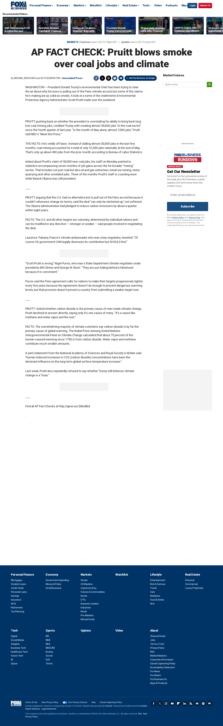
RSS (190, 703)
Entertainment (157, 580)
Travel (153, 588)
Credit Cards (17, 588)
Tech (146, 5)
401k (13, 603)
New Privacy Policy (50, 702)
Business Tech (18, 648)
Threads (108, 78)
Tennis (49, 663)
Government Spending (57, 580)
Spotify (203, 703)
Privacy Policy (178, 217)
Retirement (17, 607)
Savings (15, 596)
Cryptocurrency (88, 588)
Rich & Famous (157, 584)
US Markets (87, 584)
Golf (48, 659)
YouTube (172, 703)
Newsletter (197, 703)
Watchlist (96, 5)
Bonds (84, 596)
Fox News (155, 671)
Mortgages (16, 580)
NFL (47, 636)
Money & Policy (53, 584)
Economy (62, 5)
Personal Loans (19, 592)
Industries (86, 607)
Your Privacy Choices (77, 702)
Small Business (53, 588)
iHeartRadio (209, 703)
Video (158, 5)
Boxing (49, 651)
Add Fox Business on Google (142, 78)
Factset (108, 706)
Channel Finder (158, 636)
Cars (152, 592)
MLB (48, 644)
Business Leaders (90, 603)
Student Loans (18, 584)
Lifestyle (111, 5)
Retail (84, 611)
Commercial (191, 584)
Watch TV (205, 5)
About (154, 630)
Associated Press (72, 78)
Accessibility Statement (162, 667)
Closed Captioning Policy (162, 663)
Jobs (152, 640)
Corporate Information (161, 659)
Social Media (17, 640)
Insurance (16, 599)
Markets (79, 5)
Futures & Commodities (93, 592)
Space (14, 663)
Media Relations (158, 655)
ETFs (83, 599)
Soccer (49, 655)
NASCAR (50, 648)
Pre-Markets (87, 615)
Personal (189, 580)
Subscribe (187, 206)
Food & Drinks (157, 599)
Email (121, 78)
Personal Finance (40, 5)
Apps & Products (158, 683)
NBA (48, 640)
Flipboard (178, 703)
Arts (152, 603)
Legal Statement (48, 709)
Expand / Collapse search (184, 5)
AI (12, 659)
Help (93, 702)
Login (192, 5)
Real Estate (130, 5)
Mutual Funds (88, 619)
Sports (50, 630)
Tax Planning (17, 611)
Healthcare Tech (19, 651)
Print (114, 78)
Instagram (166, 703)
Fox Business (19, 5)
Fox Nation (155, 675)
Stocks (84, 580)
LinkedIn (184, 703)
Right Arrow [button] (217, 26)
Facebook (96, 78)
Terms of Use (194, 217)
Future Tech (17, 655)
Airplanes (155, 596)
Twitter (102, 78)
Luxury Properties (194, 588)
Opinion (86, 630)
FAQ (152, 651)
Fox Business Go (158, 679)
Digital (14, 636)
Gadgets (15, 644)
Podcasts (172, 5)
